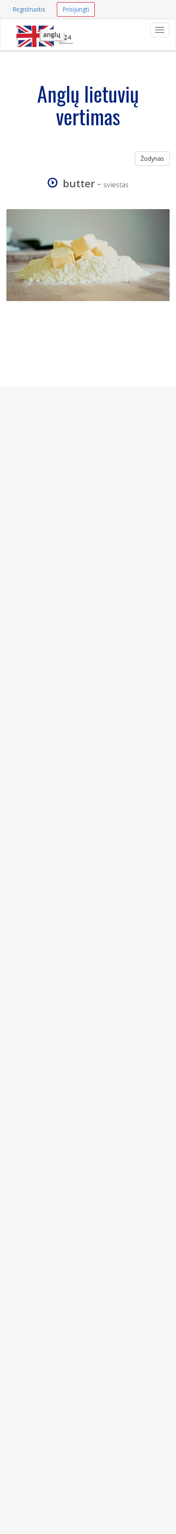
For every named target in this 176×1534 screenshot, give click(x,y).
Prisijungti (75, 9)
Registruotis (28, 9)
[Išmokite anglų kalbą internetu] (44, 30)
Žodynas (152, 158)
